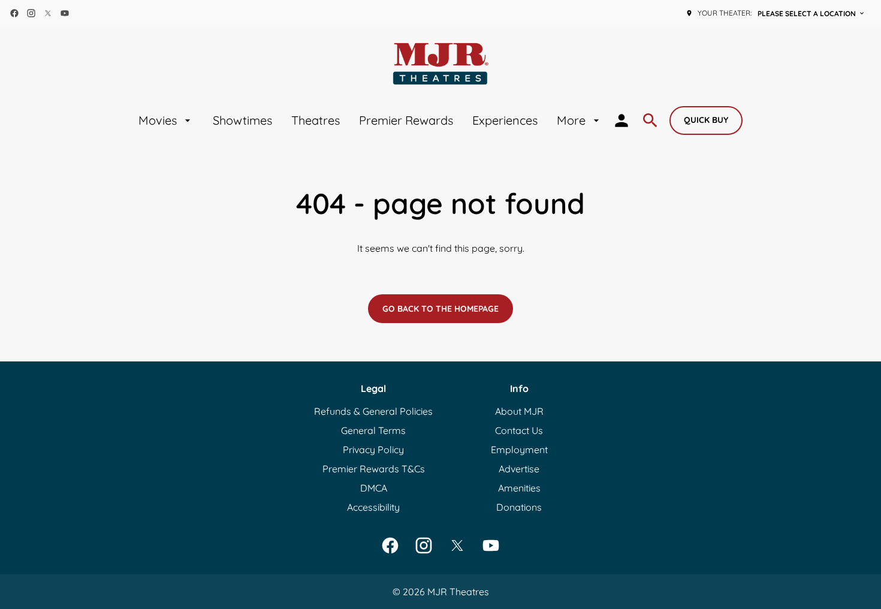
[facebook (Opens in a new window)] (14, 13)
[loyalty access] (621, 120)
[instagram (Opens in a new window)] (31, 13)
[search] (650, 120)
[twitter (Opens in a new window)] (48, 13)
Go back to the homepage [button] (440, 308)
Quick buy (706, 119)
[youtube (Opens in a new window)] (65, 13)
